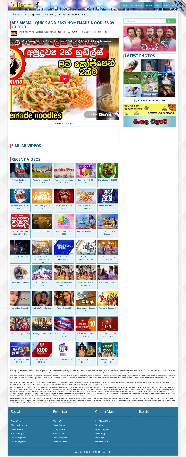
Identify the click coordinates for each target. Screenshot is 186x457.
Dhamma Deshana (19, 425)
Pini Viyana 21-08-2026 (85, 231)
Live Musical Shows (103, 421)
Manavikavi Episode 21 (20, 308)
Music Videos (59, 425)
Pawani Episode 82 (64, 308)
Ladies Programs (18, 437)
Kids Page (99, 437)
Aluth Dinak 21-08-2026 (107, 206)
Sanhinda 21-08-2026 (42, 231)
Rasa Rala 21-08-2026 (20, 257)
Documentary (17, 429)
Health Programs (18, 441)
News (158, 5)
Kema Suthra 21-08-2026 (107, 180)
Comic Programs (60, 437)
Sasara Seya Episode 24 (107, 282)
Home (124, 5)
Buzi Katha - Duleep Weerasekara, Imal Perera (42, 259)
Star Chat (99, 425)
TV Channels (136, 5)
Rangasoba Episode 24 (20, 282)
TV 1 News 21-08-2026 (64, 359)
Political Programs (19, 433)
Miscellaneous (101, 441)
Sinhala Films (59, 421)
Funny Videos (59, 429)
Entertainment (59, 433)
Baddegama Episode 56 (42, 333)
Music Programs (102, 429)
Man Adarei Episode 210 (20, 333)
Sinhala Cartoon (60, 441)
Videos (149, 5)
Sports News (16, 421)
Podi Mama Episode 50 (107, 308)
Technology (100, 433)
